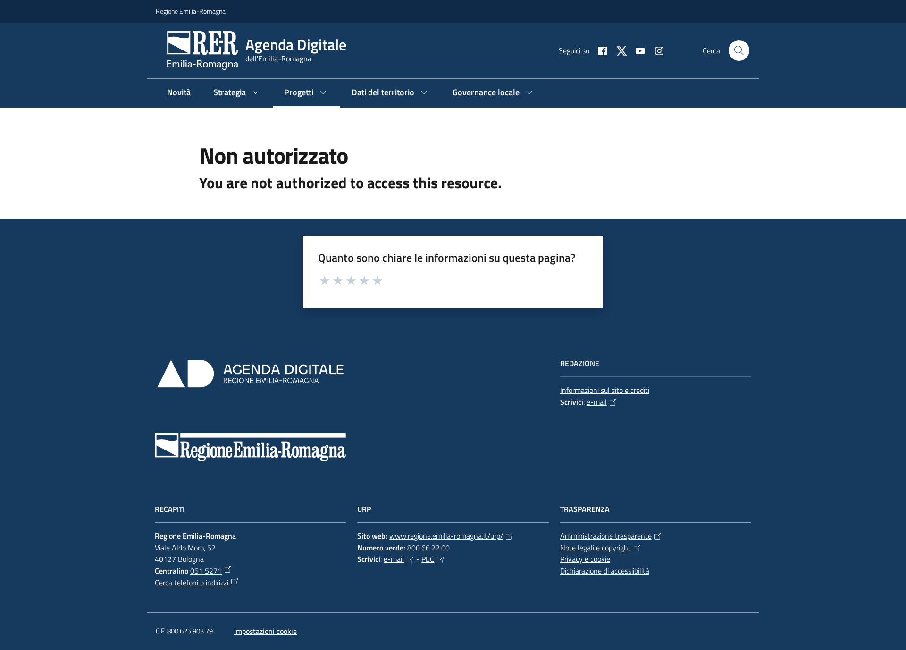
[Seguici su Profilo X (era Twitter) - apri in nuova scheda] (617, 50)
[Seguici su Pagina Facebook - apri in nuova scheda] (598, 50)
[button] (739, 50)
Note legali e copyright (595, 547)
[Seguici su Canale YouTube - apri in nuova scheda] (636, 50)
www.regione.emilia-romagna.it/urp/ (446, 536)
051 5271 (206, 570)
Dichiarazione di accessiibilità (604, 570)
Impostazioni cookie (265, 631)
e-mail (597, 402)
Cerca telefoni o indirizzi (191, 582)
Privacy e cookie (585, 559)
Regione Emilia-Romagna (191, 11)
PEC (427, 559)
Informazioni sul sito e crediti (604, 390)
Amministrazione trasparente (606, 536)
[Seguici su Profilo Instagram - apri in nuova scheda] (655, 50)
